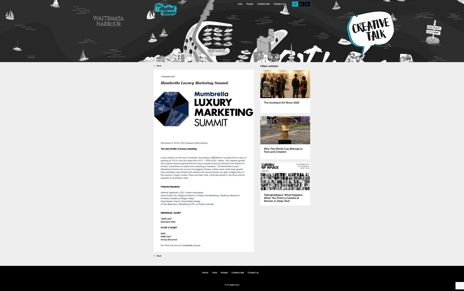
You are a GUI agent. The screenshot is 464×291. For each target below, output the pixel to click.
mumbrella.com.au (191, 245)
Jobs (240, 4)
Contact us (279, 4)
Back (158, 66)
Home (205, 272)
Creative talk (263, 4)
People (249, 4)
